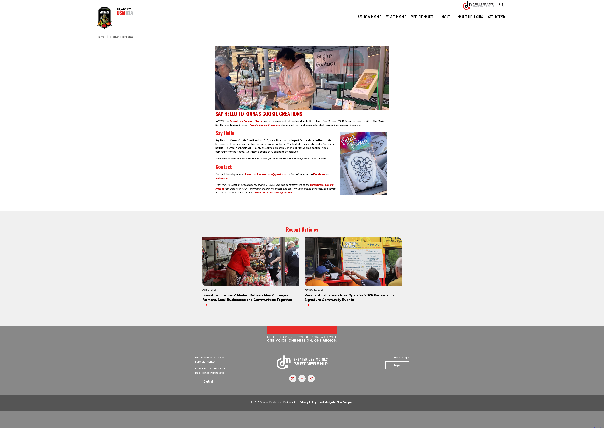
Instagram (221, 177)
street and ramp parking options (273, 192)
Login (397, 368)
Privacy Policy (307, 404)
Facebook (319, 174)
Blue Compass (345, 404)
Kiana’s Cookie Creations (265, 124)
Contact (208, 384)
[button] (501, 5)
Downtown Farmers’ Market (246, 121)
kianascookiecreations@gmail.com (266, 174)
